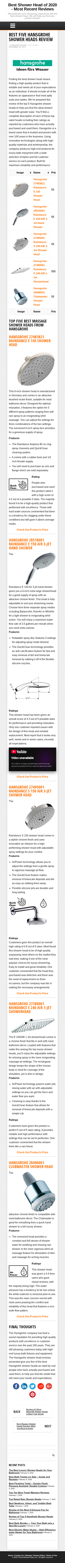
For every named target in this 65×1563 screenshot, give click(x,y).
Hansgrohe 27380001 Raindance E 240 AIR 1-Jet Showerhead (30, 1007)
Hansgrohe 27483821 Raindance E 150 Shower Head (30, 340)
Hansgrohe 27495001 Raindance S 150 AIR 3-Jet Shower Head (30, 790)
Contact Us (19, 1555)
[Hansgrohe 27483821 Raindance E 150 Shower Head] (20, 182)
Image (19, 172)
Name (36, 172)
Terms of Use (51, 1555)
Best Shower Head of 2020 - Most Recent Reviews (32, 7)
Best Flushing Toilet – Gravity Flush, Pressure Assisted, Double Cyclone (28, 1484)
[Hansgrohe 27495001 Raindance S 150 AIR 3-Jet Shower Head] (20, 236)
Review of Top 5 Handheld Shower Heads (31, 1516)
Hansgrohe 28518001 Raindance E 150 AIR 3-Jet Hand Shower (30, 543)
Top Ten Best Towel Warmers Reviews (29, 1492)
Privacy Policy (39, 1555)
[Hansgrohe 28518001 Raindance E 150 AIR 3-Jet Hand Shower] (20, 209)
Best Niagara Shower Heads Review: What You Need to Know (34, 1426)
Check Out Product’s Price (32, 529)
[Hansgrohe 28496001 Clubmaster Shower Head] (20, 289)
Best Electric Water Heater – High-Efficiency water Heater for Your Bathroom (32, 1531)
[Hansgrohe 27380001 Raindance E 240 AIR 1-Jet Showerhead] (20, 264)
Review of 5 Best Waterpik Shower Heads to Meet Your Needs (31, 1411)
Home (10, 1555)
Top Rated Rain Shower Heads (25, 1499)
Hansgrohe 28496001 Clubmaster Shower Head (40, 296)
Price (54, 172)
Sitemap (28, 1555)
